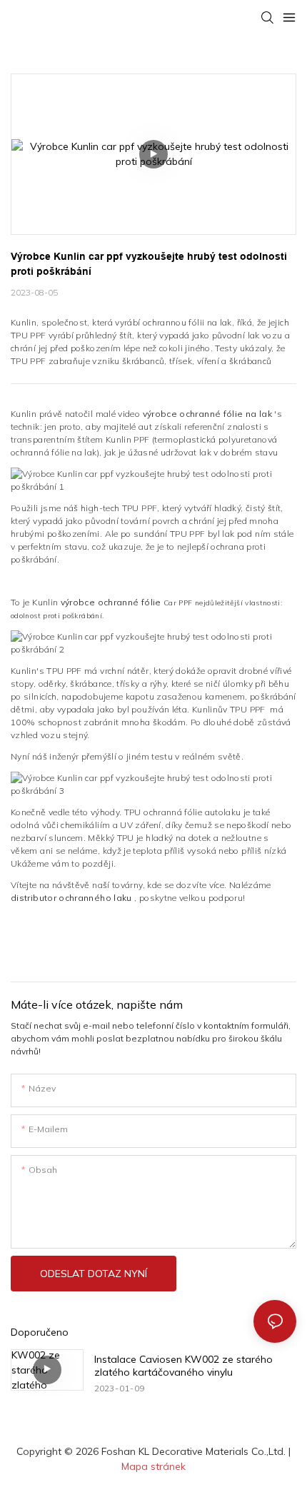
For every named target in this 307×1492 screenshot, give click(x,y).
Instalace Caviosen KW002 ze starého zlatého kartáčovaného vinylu (183, 1365)
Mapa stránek (153, 1466)
